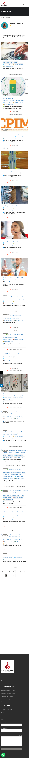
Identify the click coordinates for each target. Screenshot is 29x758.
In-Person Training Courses (8, 693)
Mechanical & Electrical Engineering (11, 100)
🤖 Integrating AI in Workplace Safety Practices (13, 284)
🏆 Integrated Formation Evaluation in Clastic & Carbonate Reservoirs (13, 544)
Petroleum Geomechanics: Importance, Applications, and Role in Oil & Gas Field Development (14, 36)
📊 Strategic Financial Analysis (11, 344)
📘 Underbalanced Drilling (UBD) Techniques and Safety (12, 176)
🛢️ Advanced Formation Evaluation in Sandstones (13, 421)
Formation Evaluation (9, 322)
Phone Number (4, 728)
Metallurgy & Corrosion (8, 206)
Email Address (4, 722)
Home (2, 17)
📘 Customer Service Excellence (12, 247)
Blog (2, 719)
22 (2, 575)
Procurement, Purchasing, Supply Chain (16, 134)
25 (13, 575)
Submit (11, 749)
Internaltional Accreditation (9, 173)
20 (20, 571)
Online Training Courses (7, 696)
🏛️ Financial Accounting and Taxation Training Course (13, 69)
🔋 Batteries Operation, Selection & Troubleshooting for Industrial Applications (13, 107)
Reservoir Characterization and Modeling (14, 561)
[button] (3, 755)
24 (9, 575)
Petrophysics (6, 318)
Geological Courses (7, 299)
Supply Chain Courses (8, 136)
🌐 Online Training (7, 64)
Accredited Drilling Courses (9, 171)
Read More (14, 51)
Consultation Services (6, 709)
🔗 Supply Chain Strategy (10, 481)
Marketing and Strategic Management (12, 241)
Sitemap (3, 701)
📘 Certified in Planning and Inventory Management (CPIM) (13, 141)
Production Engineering (12, 515)
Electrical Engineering (8, 98)
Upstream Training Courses (8, 690)
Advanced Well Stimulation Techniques (14, 521)
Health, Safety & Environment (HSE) (11, 278)
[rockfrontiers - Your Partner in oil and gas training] (4, 3)
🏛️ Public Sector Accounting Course (13, 363)
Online (15, 62)
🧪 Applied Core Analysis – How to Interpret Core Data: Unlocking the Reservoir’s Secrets (12, 460)
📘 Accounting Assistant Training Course (14, 440)
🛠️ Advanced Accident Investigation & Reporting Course (14, 502)
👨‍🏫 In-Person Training (8, 66)
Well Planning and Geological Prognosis (14, 305)
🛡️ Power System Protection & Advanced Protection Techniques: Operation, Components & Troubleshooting (14, 402)
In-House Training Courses (7, 699)
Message (3, 734)
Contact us (4, 716)
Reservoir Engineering (19, 299)
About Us (3, 712)
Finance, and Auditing (8, 62)
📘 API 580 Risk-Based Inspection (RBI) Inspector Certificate (14, 213)
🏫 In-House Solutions (18, 64)
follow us (3, 677)
